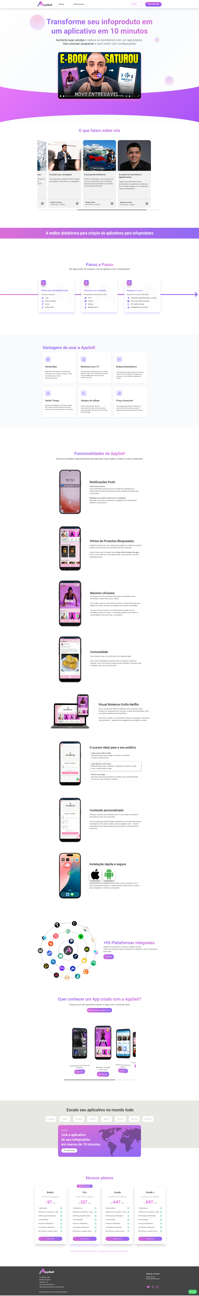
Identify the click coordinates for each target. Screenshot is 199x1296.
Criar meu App (153, 4)
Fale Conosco (79, 4)
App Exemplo (80, 1072)
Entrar (134, 4)
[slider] (88, 96)
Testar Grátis (50, 1239)
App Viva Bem (102, 1074)
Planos (61, 4)
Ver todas (108, 957)
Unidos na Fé (123, 1071)
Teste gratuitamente (69, 1150)
